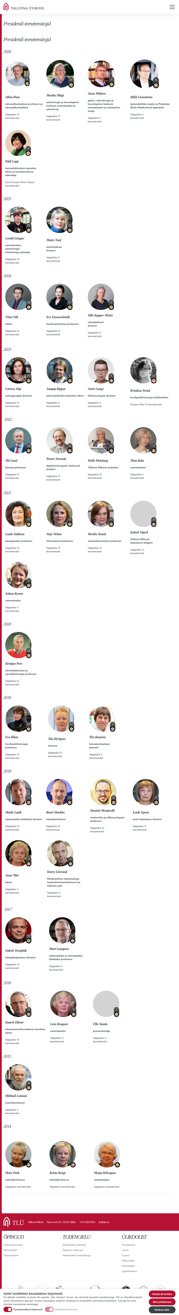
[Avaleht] (27, 7)
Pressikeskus (128, 1244)
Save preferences (162, 1301)
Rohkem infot (162, 1309)
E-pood (125, 1255)
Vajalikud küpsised (66, 1309)
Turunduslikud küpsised (27, 1309)
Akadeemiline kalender (74, 1244)
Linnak (125, 1250)
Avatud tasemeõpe (13, 1244)
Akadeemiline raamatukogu (77, 1255)
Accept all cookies (162, 1294)
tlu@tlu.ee (104, 1222)
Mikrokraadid (10, 1250)
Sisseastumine (11, 1255)
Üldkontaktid (128, 1260)
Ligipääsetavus (129, 1271)
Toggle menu (172, 7)
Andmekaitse (128, 1265)
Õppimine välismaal (73, 1250)
